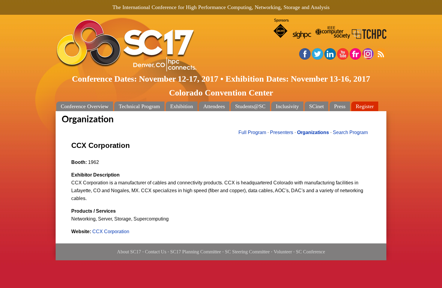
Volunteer (283, 251)
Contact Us (155, 251)
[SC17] (146, 45)
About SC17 (129, 251)
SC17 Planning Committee (195, 251)
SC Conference (310, 251)
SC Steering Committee (247, 251)
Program (252, 132)
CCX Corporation (110, 231)
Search (350, 132)
